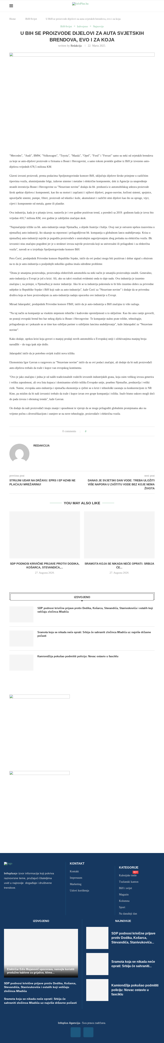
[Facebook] (76, 1032)
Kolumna (124, 901)
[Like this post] (88, 431)
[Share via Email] (102, 431)
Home (12, 18)
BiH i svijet (125, 888)
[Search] (153, 6)
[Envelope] (88, 1032)
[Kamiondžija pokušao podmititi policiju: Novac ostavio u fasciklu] (21, 663)
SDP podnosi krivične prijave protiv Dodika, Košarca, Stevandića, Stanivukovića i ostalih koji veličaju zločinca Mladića (95, 610)
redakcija (76, 45)
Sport (122, 907)
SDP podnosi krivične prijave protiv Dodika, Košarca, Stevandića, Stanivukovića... (133, 938)
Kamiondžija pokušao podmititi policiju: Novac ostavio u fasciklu (77, 656)
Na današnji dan (128, 913)
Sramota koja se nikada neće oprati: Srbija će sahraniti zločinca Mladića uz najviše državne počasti (94, 634)
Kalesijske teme (128, 875)
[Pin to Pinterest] (98, 431)
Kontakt (77, 863)
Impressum (76, 878)
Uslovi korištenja (79, 890)
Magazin (124, 894)
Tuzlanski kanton (128, 881)
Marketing (75, 884)
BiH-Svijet (31, 18)
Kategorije (128, 867)
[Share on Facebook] (93, 431)
